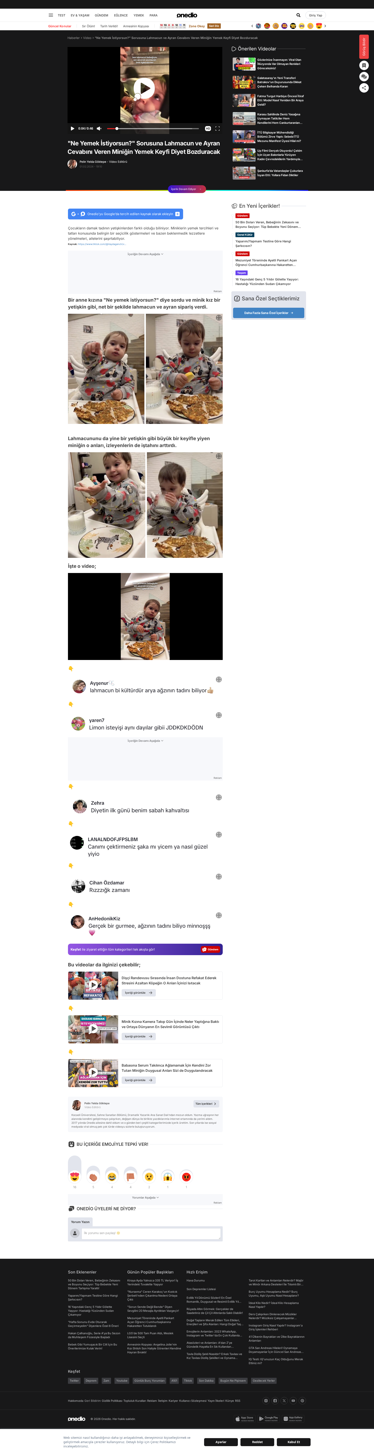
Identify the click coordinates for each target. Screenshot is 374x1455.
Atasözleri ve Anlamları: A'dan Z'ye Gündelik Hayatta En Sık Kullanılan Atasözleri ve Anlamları (209, 1346)
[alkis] (301, 26)
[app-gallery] (294, 1419)
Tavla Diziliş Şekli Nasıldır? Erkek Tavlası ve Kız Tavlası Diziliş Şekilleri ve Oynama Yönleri (214, 1357)
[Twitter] (284, 1400)
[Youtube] (293, 1400)
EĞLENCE (121, 15)
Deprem (91, 1380)
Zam (106, 1380)
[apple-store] (245, 1419)
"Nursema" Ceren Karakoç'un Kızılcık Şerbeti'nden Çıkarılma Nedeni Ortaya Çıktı (152, 1295)
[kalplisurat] (310, 26)
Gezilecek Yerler (264, 1380)
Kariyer (173, 1400)
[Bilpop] (275, 26)
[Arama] (298, 15)
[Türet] (258, 26)
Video (87, 38)
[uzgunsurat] (319, 26)
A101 (174, 1380)
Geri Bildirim (92, 1400)
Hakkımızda (75, 1400)
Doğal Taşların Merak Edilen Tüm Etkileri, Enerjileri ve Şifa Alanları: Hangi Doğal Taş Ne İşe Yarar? (214, 1324)
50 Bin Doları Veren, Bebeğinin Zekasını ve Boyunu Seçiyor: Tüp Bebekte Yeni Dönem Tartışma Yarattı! (267, 224)
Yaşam (241, 272)
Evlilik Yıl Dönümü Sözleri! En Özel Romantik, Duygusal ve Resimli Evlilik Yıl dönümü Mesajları (213, 1301)
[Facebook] (275, 1400)
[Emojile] (284, 26)
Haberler (74, 38)
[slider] (153, 129)
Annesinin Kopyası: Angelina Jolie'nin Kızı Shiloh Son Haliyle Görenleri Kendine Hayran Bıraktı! (154, 1348)
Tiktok (188, 1380)
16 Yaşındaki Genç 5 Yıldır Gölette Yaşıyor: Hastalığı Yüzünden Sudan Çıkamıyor (267, 281)
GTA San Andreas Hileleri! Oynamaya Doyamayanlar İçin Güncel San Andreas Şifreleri (275, 1351)
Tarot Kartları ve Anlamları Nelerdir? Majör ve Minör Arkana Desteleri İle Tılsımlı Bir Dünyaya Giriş (276, 1284)
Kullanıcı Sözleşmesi (192, 1400)
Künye (229, 1400)
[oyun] (293, 26)
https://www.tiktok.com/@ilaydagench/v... (102, 244)
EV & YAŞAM (80, 15)
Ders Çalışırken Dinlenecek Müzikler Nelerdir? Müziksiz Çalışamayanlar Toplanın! (273, 1318)
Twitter (74, 1380)
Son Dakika (206, 1380)
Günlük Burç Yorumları (149, 1380)
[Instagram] (266, 1400)
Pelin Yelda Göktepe (103, 161)
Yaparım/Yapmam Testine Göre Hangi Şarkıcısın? (263, 243)
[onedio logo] (187, 15)
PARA (154, 15)
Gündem (242, 215)
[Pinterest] (302, 1400)
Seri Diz (214, 25)
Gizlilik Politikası (112, 1400)
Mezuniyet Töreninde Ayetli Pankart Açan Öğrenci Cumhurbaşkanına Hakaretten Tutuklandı (266, 262)
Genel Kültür (245, 234)
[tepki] (74, 1177)
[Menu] (51, 15)
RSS (237, 1400)
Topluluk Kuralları (134, 1400)
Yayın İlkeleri (216, 1400)
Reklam (152, 1400)
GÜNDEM (101, 15)
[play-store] (269, 1419)
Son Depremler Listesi (201, 1289)
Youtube (121, 1380)
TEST (61, 15)
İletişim (163, 1400)
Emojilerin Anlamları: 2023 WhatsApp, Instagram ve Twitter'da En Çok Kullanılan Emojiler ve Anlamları (214, 1335)
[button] (208, 128)
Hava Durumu (196, 1280)
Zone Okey (197, 26)
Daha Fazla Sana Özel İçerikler (266, 313)
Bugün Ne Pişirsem (233, 1380)
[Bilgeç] (267, 26)
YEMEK (139, 15)
